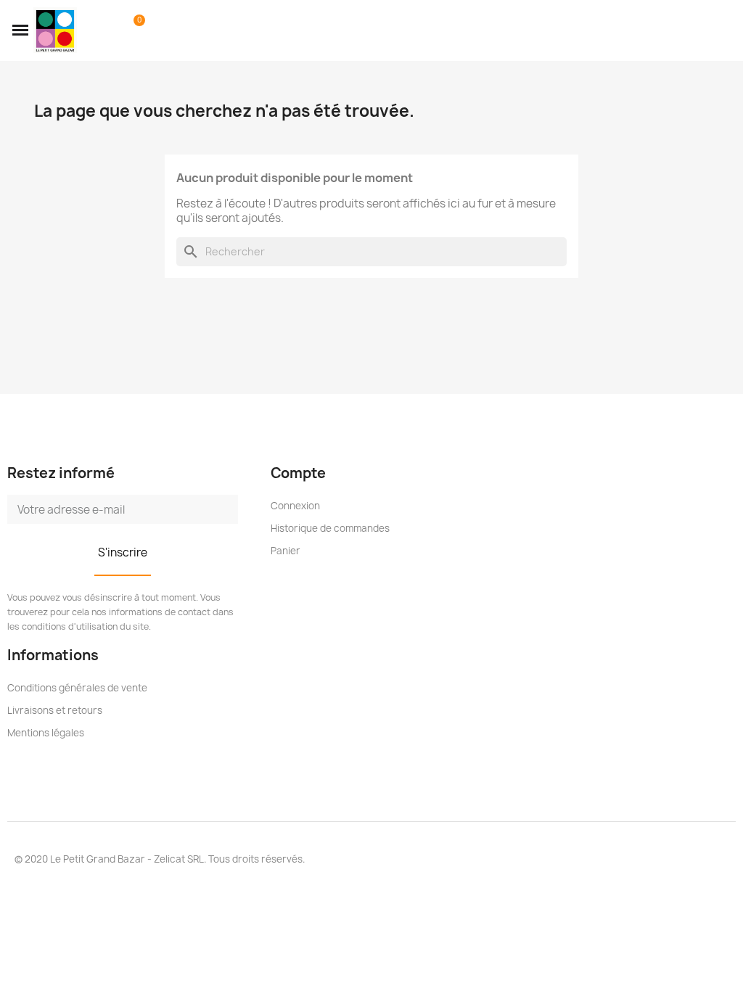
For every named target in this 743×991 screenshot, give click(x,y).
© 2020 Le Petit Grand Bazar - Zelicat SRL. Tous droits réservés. (160, 858)
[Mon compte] (111, 30)
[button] (20, 30)
